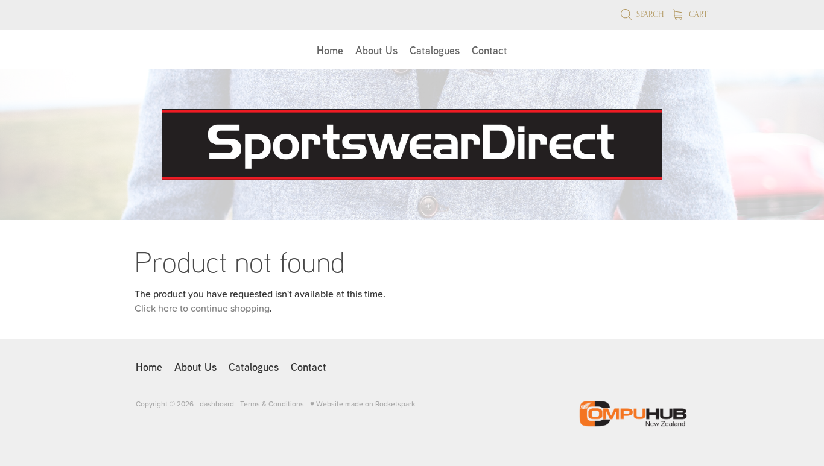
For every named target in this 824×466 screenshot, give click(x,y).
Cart (697, 14)
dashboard (217, 403)
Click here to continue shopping (202, 308)
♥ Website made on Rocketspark (362, 403)
